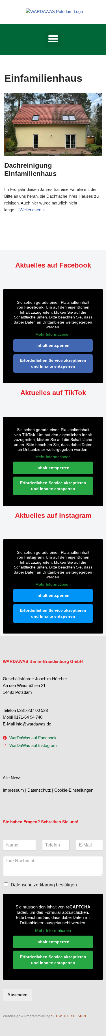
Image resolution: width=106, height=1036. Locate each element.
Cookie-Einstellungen (73, 790)
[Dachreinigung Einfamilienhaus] (53, 124)
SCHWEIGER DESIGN (68, 1016)
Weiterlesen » (32, 209)
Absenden (17, 994)
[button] (53, 39)
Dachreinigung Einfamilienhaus (30, 169)
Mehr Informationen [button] (53, 334)
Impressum (13, 790)
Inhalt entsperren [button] (53, 345)
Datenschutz (39, 790)
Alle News (12, 777)
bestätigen (44, 884)
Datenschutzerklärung (33, 884)
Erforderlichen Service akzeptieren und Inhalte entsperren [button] (53, 363)
